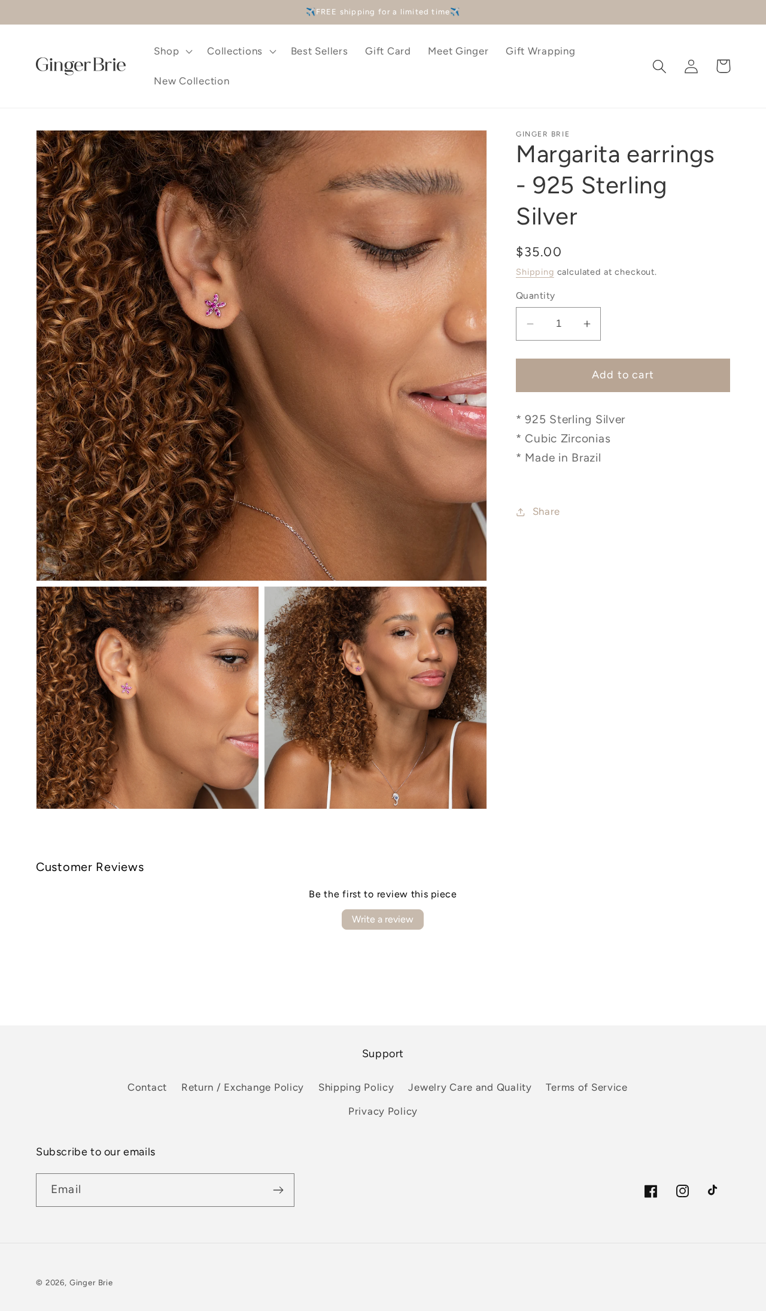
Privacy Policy (383, 1111)
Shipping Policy (356, 1087)
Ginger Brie (91, 1282)
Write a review (383, 919)
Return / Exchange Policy (242, 1087)
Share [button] (546, 512)
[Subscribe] (278, 1190)
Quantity (535, 296)
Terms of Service (587, 1087)
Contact (147, 1087)
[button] (172, 51)
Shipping (535, 271)
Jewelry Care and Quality (469, 1087)
